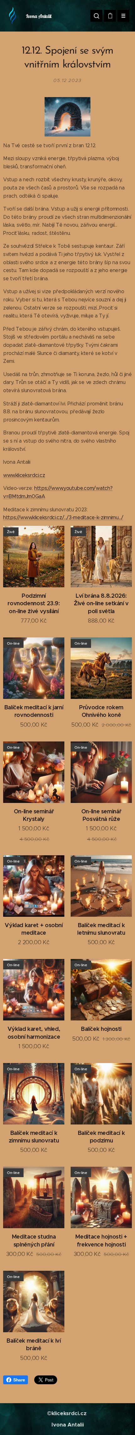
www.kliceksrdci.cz (24, 475)
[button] (96, 16)
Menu (123, 16)
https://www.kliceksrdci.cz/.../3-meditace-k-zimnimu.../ (63, 517)
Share (19, 1379)
